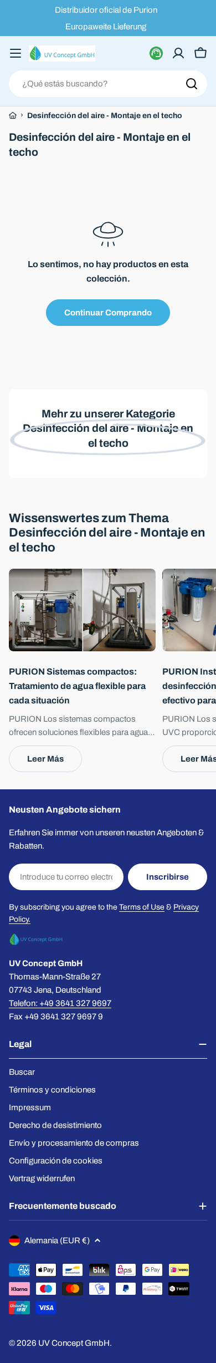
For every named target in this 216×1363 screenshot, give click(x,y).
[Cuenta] (178, 53)
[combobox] (108, 83)
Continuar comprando (108, 312)
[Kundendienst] (156, 53)
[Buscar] (191, 83)
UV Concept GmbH (74, 1343)
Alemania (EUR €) (57, 1240)
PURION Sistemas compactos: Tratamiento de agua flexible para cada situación (77, 686)
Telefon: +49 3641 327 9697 (60, 1003)
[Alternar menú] (15, 53)
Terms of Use (141, 907)
